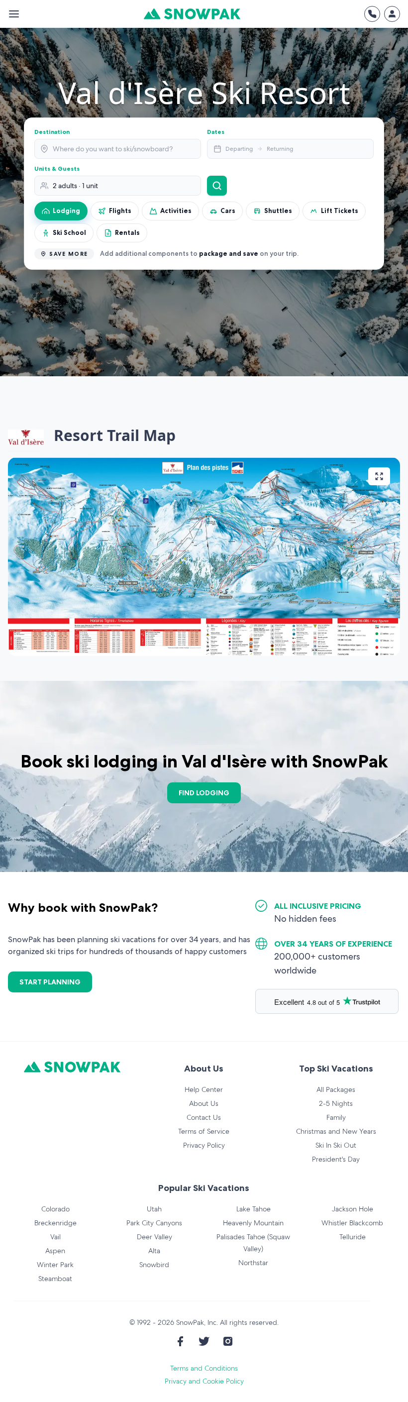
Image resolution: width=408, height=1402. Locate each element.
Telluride (352, 1236)
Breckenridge (55, 1222)
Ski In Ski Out (335, 1145)
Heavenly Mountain (253, 1222)
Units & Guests (57, 168)
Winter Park (55, 1264)
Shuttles (278, 211)
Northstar (253, 1262)
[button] (204, 556)
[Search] (217, 186)
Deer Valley (154, 1236)
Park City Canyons (154, 1222)
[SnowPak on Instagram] (228, 1341)
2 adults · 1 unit (75, 185)
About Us (203, 1103)
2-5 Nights (336, 1103)
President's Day (336, 1159)
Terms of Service (203, 1131)
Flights (120, 211)
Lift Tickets (339, 211)
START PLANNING (50, 981)
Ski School (69, 232)
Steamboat (55, 1278)
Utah (154, 1208)
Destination (52, 131)
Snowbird (154, 1264)
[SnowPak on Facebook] (180, 1341)
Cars (227, 211)
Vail (55, 1236)
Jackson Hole (352, 1208)
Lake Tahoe (253, 1208)
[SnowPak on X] (204, 1341)
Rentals (127, 232)
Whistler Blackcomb (352, 1222)
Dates (215, 131)
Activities (176, 211)
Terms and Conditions (204, 1368)
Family (336, 1117)
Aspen (55, 1250)
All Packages (335, 1089)
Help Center (204, 1089)
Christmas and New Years (336, 1131)
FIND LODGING (204, 792)
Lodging (66, 211)
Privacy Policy (204, 1145)
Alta (154, 1250)
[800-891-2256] (372, 14)
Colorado (55, 1208)
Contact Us (204, 1117)
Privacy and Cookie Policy (204, 1381)
